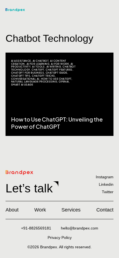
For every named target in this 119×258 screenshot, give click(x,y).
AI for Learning (38, 63)
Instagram (104, 177)
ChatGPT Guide (56, 72)
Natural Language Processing (34, 81)
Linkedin (106, 184)
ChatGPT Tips (20, 75)
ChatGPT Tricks (43, 75)
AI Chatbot (41, 60)
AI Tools (38, 66)
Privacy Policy (60, 237)
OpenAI (64, 81)
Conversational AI (25, 78)
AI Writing (53, 66)
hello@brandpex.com (79, 228)
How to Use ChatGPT (56, 78)
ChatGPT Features (59, 69)
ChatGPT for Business (27, 72)
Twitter (107, 192)
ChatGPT (38, 69)
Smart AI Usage (22, 84)
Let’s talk (29, 188)
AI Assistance (21, 60)
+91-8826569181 (36, 228)
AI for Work (60, 63)
